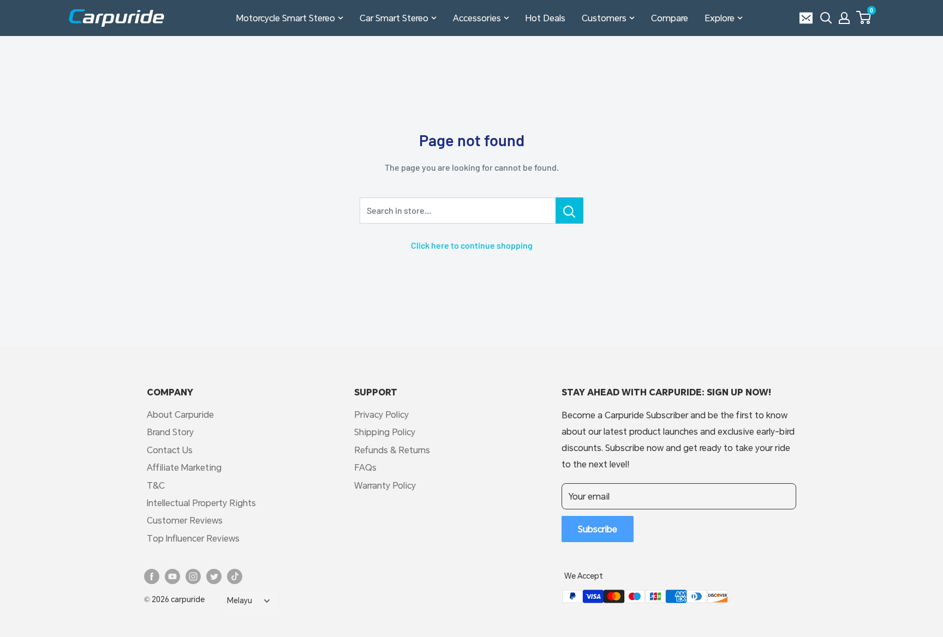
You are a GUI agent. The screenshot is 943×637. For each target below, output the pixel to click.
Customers (604, 17)
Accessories (477, 17)
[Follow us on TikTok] (234, 576)
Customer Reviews (185, 520)
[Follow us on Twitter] (214, 576)
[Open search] (826, 18)
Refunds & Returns (392, 449)
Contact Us (170, 449)
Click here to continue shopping (472, 245)
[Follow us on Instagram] (193, 576)
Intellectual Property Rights (201, 502)
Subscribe (597, 528)
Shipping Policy (384, 431)
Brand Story (170, 431)
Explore (720, 17)
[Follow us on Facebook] (151, 576)
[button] (863, 17)
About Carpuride (180, 414)
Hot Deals (545, 17)
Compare (669, 17)
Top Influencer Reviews (193, 538)
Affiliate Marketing (184, 467)
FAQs (365, 467)
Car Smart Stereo (394, 17)
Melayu (239, 600)
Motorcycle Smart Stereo (285, 17)
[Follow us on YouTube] (172, 576)
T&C (156, 485)
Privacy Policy (381, 414)
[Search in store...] (569, 210)
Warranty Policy (385, 485)
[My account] (844, 18)
